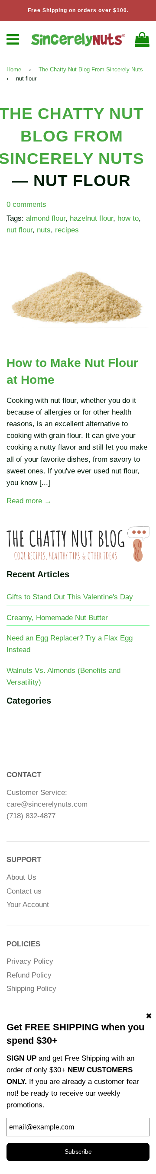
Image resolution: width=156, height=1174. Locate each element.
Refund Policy (29, 975)
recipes (67, 230)
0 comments (26, 204)
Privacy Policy (29, 961)
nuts (44, 230)
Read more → (29, 501)
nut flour (19, 230)
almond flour (45, 218)
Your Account (27, 905)
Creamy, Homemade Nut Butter (57, 618)
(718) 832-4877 (30, 816)
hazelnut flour (91, 218)
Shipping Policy (31, 988)
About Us (21, 877)
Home (13, 69)
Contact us (24, 891)
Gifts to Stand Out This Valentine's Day (69, 597)
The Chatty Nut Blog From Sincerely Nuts (91, 69)
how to (128, 218)
